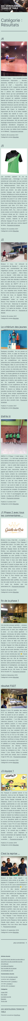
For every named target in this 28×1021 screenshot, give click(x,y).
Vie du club (4, 1001)
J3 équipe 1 (7, 771)
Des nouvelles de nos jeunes (8, 968)
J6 (2, 38)
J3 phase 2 (14, 981)
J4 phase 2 (13, 979)
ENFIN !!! (6, 416)
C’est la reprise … (10, 853)
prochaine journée (6, 997)
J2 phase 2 (12, 986)
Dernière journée (13, 977)
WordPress (17, 1015)
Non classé (4, 994)
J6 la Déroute (4, 964)
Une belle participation (7, 966)
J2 (2, 239)
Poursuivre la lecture (16, 131)
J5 (2, 145)
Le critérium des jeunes (14, 326)
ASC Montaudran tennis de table (10, 7)
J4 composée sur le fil (7, 970)
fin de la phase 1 (10, 600)
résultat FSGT (8, 685)
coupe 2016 (4, 992)
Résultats (16, 137)
